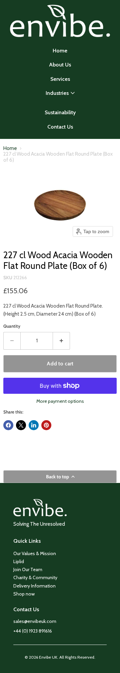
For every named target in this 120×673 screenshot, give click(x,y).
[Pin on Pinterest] (46, 425)
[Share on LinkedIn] (34, 425)
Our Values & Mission (34, 553)
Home (60, 50)
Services (60, 79)
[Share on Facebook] (8, 425)
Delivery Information (34, 586)
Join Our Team (27, 569)
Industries (57, 93)
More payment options (60, 401)
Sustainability (60, 112)
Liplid (18, 561)
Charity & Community (35, 577)
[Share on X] (21, 425)
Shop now (24, 594)
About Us (60, 64)
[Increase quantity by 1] (61, 340)
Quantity (11, 326)
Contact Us (60, 127)
